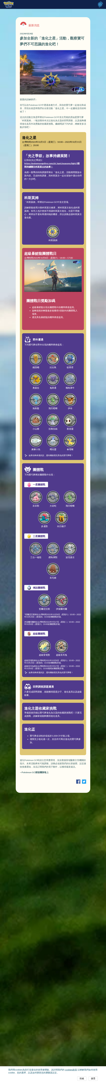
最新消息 (33, 25)
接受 (93, 1078)
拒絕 (82, 1078)
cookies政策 (71, 1069)
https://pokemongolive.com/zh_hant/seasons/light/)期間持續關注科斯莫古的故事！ (52, 165)
